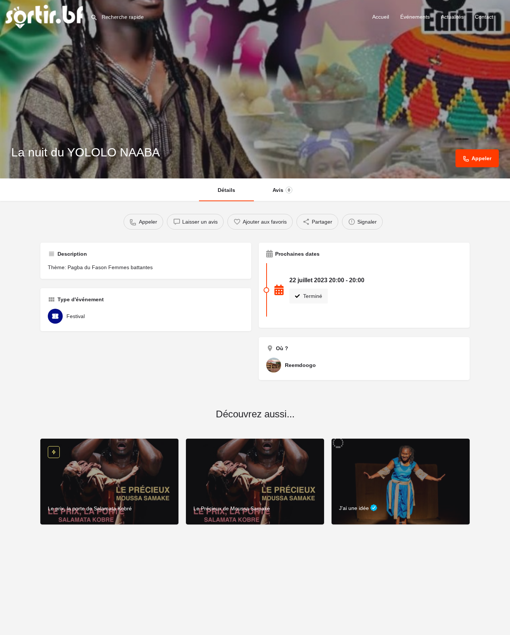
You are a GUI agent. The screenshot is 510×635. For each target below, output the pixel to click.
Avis (281, 190)
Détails (226, 190)
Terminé (312, 296)
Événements (415, 17)
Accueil (380, 17)
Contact (484, 17)
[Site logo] (45, 16)
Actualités (452, 17)
